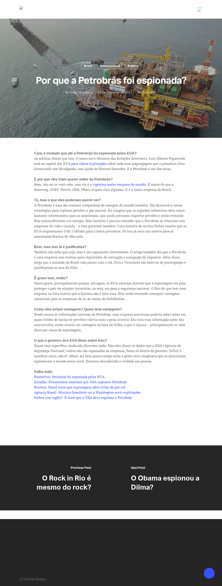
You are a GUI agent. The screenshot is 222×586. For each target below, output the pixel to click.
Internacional (110, 66)
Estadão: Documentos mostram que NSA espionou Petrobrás (80, 382)
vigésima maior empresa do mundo (119, 184)
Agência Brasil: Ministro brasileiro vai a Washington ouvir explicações (87, 392)
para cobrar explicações (89, 164)
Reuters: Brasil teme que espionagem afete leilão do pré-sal (79, 387)
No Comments (147, 92)
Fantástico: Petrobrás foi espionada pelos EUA (69, 377)
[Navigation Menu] (199, 9)
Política (132, 66)
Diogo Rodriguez (81, 92)
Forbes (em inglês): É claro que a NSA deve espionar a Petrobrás (83, 398)
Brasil (88, 66)
